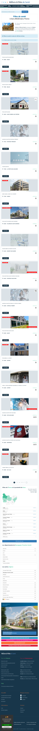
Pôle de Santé (3, 666)
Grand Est (19, 582)
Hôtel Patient (9, 6)
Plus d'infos (6, 66)
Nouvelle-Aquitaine (19, 591)
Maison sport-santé (5, 669)
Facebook (24, 695)
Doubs (19, 550)
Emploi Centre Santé (29, 6)
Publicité (22, 712)
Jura (3, 552)
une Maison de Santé (25, 669)
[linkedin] (5, 2)
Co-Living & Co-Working (31, 724)
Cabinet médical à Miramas (7, 629)
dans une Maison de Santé (26, 673)
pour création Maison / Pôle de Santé (28, 678)
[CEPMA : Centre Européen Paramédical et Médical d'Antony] (19, 377)
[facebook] (2, 2)
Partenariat (22, 710)
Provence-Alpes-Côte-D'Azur (19, 597)
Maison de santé (4, 661)
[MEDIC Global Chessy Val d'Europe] (19, 185)
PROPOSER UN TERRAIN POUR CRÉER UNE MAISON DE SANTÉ (20, 645)
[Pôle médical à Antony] (19, 349)
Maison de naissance (5, 671)
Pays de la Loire (19, 595)
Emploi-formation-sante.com (19, 722)
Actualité (3, 692)
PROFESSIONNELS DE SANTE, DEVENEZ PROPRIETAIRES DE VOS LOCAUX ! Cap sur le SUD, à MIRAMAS (10, 633)
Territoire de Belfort (6, 563)
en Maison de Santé (27, 661)
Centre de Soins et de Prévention (7, 673)
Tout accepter (6, 724)
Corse (19, 578)
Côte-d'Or (19, 548)
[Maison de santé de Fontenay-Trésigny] (19, 131)
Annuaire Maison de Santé (3, 6)
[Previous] (12, 482)
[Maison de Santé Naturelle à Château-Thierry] (19, 295)
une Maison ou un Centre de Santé (28, 676)
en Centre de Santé (25, 665)
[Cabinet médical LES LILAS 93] (19, 459)
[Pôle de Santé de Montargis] (19, 49)
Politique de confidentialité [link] (6, 728)
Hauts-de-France (19, 584)
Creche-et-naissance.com (31, 722)
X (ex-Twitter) (24, 697)
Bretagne (19, 574)
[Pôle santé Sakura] (19, 103)
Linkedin (23, 699)
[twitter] (4, 2)
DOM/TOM (5, 580)
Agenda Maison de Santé (6, 697)
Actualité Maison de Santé (6, 695)
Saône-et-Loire (5, 559)
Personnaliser (6, 726)
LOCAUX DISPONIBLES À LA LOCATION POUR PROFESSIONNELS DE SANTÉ (19, 640)
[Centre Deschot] (19, 158)
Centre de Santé (4, 665)
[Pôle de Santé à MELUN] (19, 76)
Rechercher (25, 11)
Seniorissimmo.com (17, 724)
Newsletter (3, 701)
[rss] (7, 2)
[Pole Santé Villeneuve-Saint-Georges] (19, 213)
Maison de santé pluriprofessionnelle (8, 663)
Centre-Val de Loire (19, 576)
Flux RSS (3, 699)
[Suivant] (26, 482)
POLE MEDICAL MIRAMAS (6, 605)
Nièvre (19, 554)
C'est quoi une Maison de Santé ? (7, 686)
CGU (2, 708)
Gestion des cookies (30, 728)
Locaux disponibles (22, 6)
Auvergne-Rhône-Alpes (19, 570)
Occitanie (19, 593)
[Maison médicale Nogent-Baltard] (19, 240)
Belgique (20, 599)
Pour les (5, 658)
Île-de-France (19, 586)
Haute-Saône (5, 556)
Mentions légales (4, 710)
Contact (21, 708)
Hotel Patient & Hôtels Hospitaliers (7, 679)
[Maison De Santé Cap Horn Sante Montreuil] (19, 431)
